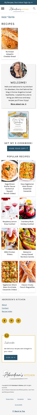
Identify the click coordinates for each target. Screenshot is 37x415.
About (4, 305)
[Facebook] (4, 320)
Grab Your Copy (17, 148)
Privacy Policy (10, 399)
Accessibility (18, 404)
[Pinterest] (11, 320)
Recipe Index (7, 311)
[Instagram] (18, 320)
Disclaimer (20, 399)
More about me (17, 104)
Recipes (11, 17)
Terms (29, 399)
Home (3, 17)
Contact (5, 308)
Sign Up (9, 357)
